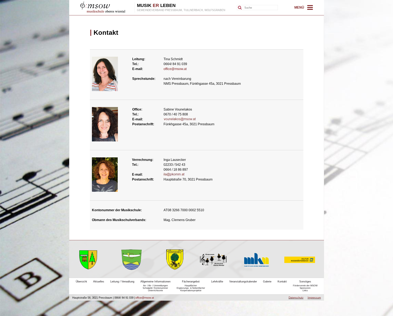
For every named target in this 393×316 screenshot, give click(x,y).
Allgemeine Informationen (155, 281)
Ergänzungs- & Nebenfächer (191, 288)
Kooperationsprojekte (190, 290)
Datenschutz (296, 297)
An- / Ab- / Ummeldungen (155, 285)
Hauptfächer (191, 285)
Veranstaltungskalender (243, 281)
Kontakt (282, 281)
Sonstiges (305, 281)
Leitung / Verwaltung (122, 281)
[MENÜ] (310, 8)
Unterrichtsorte (155, 290)
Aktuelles (98, 281)
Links (305, 290)
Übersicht (81, 281)
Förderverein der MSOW (305, 285)
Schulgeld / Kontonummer (155, 288)
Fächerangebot (191, 281)
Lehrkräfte (217, 281)
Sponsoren (305, 288)
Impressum (314, 297)
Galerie (267, 281)
